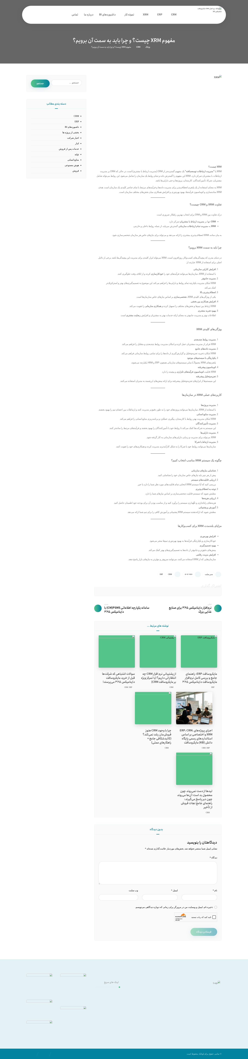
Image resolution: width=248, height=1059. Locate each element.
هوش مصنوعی (72, 165)
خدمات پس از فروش (69, 149)
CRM (170, 574)
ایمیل (174, 890)
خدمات (111, 992)
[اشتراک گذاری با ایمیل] (106, 591)
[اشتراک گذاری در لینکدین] (168, 591)
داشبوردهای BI (72, 127)
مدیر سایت (209, 574)
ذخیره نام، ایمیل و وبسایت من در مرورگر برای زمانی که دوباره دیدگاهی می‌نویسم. (174, 907)
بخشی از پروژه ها (70, 132)
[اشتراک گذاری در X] (188, 591)
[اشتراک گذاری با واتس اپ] (147, 591)
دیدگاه (213, 857)
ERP (161, 574)
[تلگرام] (194, 1015)
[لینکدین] (211, 1015)
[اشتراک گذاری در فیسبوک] (209, 591)
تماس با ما (110, 1001)
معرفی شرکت (108, 997)
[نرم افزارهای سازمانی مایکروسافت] (208, 14)
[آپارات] (206, 1015)
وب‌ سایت (133, 890)
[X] (183, 1015)
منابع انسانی (73, 160)
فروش (75, 171)
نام (215, 890)
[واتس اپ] (200, 1015)
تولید (77, 154)
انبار (77, 143)
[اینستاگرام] (217, 1015)
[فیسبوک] (188, 1015)
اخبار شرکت (73, 138)
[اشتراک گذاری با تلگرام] (126, 591)
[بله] (177, 1015)
